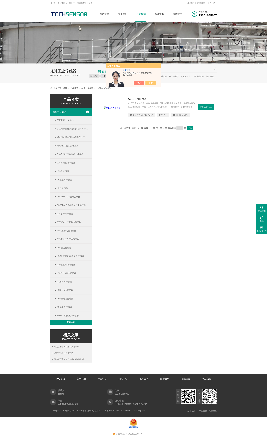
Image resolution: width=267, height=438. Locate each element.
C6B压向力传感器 (65, 298)
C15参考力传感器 (65, 213)
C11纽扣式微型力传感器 (68, 239)
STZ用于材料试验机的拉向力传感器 (73, 129)
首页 (65, 88)
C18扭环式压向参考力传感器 (70, 154)
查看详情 (204, 107)
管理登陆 (213, 411)
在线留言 (201, 3)
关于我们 (122, 14)
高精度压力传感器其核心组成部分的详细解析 (73, 359)
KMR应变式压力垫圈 (66, 230)
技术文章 (177, 14)
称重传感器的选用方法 (63, 353)
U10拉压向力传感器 (66, 264)
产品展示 (141, 14)
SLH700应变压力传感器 (68, 315)
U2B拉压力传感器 (65, 290)
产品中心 (102, 378)
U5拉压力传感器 (64, 179)
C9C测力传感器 (64, 247)
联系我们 (212, 3)
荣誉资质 (164, 378)
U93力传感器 (63, 171)
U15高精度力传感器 (66, 163)
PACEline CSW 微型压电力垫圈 (71, 205)
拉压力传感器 (87, 88)
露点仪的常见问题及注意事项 (66, 346)
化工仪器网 (202, 411)
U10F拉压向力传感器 (66, 273)
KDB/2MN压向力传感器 (68, 146)
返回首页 (190, 3)
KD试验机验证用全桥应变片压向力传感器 (74, 137)
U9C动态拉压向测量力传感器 (70, 256)
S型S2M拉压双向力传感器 (69, 222)
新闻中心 (159, 14)
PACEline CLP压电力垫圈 (68, 196)
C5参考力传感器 (64, 307)
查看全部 (70, 322)
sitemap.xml (139, 410)
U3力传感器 (62, 188)
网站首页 (104, 14)
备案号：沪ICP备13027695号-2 (118, 410)
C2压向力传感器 (64, 281)
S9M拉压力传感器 (65, 120)
